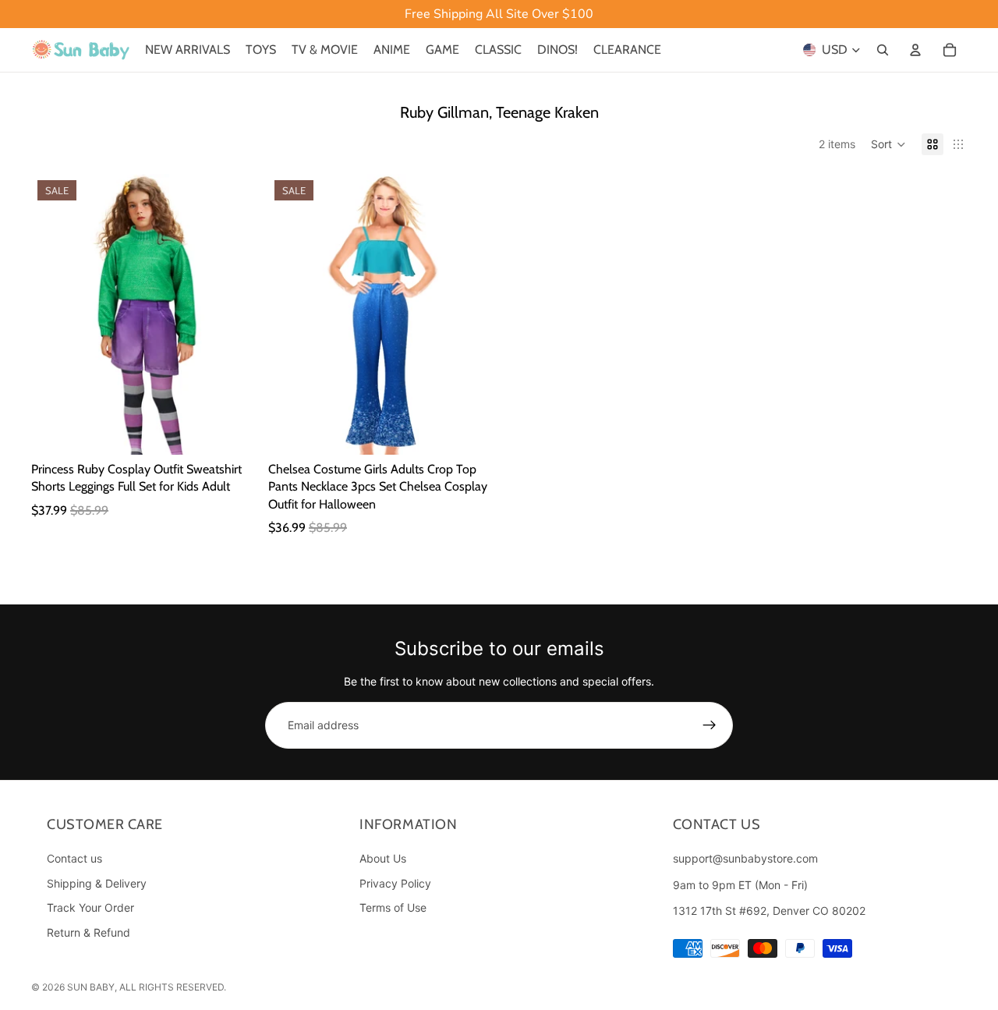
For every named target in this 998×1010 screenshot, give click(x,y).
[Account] (915, 50)
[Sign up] (709, 725)
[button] (888, 144)
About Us (382, 858)
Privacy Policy (395, 883)
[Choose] (232, 430)
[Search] (882, 50)
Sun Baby (91, 987)
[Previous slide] (54, 314)
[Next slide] (232, 314)
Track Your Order (90, 908)
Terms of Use (392, 908)
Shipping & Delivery (97, 883)
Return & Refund (88, 932)
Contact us (74, 858)
